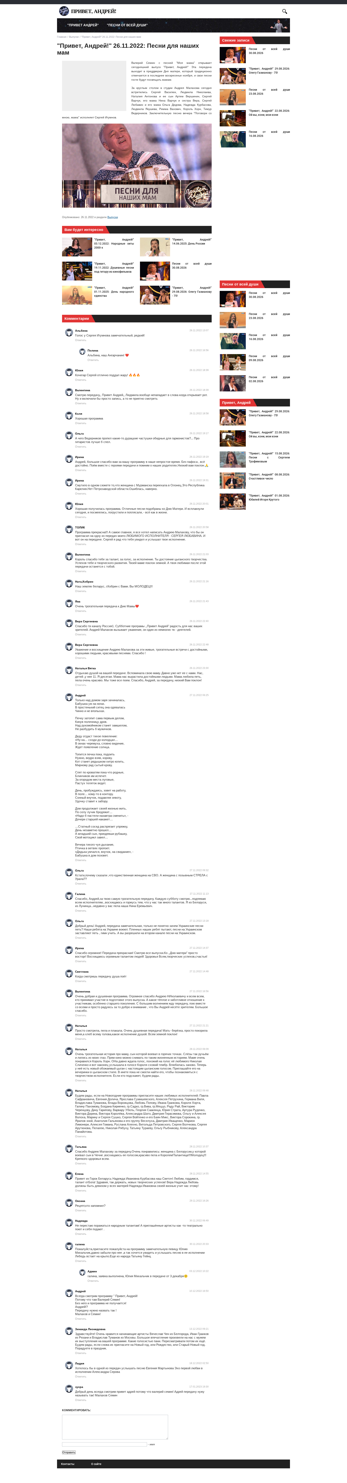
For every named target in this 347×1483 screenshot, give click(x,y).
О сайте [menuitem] (96, 1464)
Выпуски (112, 217)
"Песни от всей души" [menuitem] (127, 25)
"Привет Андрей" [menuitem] (83, 25)
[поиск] (285, 11)
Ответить (80, 340)
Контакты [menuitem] (67, 1464)
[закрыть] (277, 10)
